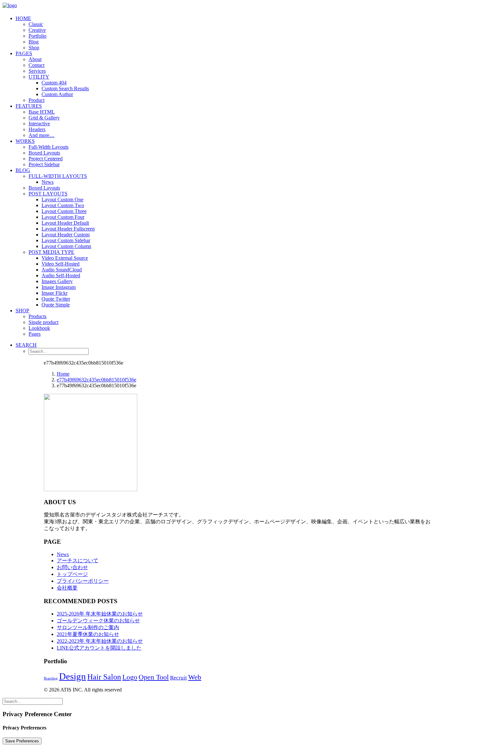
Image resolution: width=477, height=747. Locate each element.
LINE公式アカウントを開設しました (99, 648)
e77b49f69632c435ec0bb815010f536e (96, 379)
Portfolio (37, 36)
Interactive (39, 123)
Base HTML (42, 112)
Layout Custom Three (64, 211)
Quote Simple (56, 304)
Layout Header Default (65, 223)
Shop (34, 47)
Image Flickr (54, 293)
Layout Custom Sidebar (66, 240)
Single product (43, 322)
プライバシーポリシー (83, 581)
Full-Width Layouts (48, 147)
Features (29, 106)
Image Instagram (59, 287)
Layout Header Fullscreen (68, 228)
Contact (36, 65)
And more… (42, 135)
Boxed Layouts (44, 153)
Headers (37, 129)
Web (194, 677)
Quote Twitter (56, 299)
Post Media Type (51, 252)
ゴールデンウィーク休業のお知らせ (98, 620)
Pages (24, 53)
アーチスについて (77, 560)
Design (72, 676)
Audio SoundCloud (62, 269)
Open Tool (154, 677)
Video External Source (65, 258)
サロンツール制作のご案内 (88, 627)
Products (37, 316)
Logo (129, 677)
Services (37, 71)
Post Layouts (48, 193)
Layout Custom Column (66, 246)
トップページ (72, 574)
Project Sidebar (44, 164)
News (48, 182)
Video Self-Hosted (61, 264)
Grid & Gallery (44, 117)
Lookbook (39, 328)
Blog (34, 41)
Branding (51, 678)
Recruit (178, 678)
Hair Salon (104, 677)
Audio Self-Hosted (61, 275)
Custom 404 (54, 82)
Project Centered (46, 158)
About (35, 59)
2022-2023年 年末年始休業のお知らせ (100, 641)
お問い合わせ (72, 567)
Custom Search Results (65, 88)
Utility (39, 77)
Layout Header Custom (66, 234)
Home (23, 18)
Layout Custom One (62, 199)
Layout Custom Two (63, 205)
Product (36, 100)
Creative (37, 30)
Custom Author (57, 94)
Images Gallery (57, 281)
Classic (36, 24)
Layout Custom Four (63, 217)
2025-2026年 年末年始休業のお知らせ (100, 613)
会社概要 (67, 588)
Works (25, 141)
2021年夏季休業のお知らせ (88, 634)
